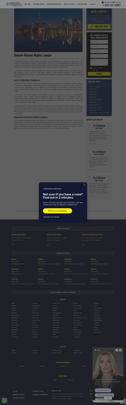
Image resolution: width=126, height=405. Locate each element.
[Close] (84, 185)
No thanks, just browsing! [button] (51, 217)
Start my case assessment (57, 211)
